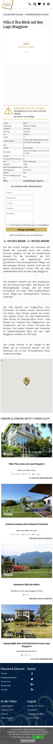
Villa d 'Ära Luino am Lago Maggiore (27, 464)
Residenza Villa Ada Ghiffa (27, 584)
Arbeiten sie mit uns (35, 706)
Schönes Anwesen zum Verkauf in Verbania (26, 524)
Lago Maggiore (7, 706)
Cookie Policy (32, 718)
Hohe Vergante (7, 718)
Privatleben (32, 710)
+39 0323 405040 (16, 241)
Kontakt (4, 689)
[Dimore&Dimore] (7, 4)
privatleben (44, 225)
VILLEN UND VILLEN (13, 14)
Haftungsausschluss (36, 714)
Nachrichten (6, 685)
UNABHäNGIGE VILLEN (37, 14)
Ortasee (4, 714)
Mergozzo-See (7, 710)
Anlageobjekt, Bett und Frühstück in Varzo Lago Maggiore (26, 644)
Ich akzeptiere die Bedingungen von (29, 225)
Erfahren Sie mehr (28, 741)
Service (4, 673)
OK (38, 737)
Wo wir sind (5, 681)
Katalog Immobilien (9, 677)
